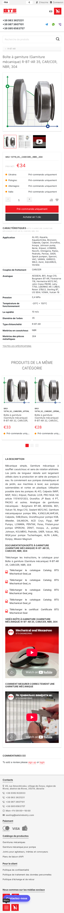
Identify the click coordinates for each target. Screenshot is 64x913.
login (42, 762)
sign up (32, 762)
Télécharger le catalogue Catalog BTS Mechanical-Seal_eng (34, 591)
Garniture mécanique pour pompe (19, 847)
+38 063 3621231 (13, 20)
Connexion (57, 2)
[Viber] (60, 24)
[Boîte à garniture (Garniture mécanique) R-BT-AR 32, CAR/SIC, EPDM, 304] (47, 390)
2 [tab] (32, 445)
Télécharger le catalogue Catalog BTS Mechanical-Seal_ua (34, 572)
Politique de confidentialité (16, 870)
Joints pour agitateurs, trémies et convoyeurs (25, 852)
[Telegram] (46, 24)
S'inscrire (43, 2)
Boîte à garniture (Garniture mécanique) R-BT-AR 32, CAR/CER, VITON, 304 (16, 418)
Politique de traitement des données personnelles (27, 874)
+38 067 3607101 (13, 24)
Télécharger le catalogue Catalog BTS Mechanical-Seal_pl (34, 601)
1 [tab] (27, 445)
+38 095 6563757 (14, 28)
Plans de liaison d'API (13, 856)
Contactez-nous (16, 898)
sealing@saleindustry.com (20, 815)
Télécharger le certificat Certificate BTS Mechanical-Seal (34, 611)
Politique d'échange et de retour (18, 879)
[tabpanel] (16, 408)
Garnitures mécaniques (14, 842)
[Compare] (51, 200)
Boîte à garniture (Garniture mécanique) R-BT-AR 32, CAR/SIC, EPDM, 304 (47, 418)
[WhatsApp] (53, 24)
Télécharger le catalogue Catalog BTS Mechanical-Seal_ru (34, 582)
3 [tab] (37, 445)
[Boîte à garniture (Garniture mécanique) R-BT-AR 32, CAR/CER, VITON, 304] (16, 390)
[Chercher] (57, 39)
